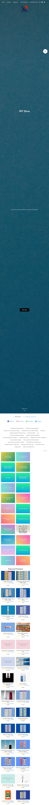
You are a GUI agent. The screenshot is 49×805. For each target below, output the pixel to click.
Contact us (15, 2)
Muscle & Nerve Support (15, 439)
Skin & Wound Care (39, 444)
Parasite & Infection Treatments (12, 444)
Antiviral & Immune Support (32, 428)
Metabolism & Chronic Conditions (38, 437)
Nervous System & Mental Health (31, 439)
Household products (24, 437)
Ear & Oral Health (31, 433)
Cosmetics (42, 430)
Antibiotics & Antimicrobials (17, 428)
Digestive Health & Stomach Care (17, 433)
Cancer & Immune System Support (12, 430)
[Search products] (45, 51)
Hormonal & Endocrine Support (10, 437)
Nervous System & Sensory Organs (16, 442)
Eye (38, 433)
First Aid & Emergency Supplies (17, 435)
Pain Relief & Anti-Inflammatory (33, 442)
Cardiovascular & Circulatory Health (30, 430)
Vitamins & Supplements (28, 446)
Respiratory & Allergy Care (27, 444)
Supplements (18, 446)
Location (9, 2)
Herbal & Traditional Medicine (32, 435)
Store (3, 2)
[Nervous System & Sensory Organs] (23, 527)
